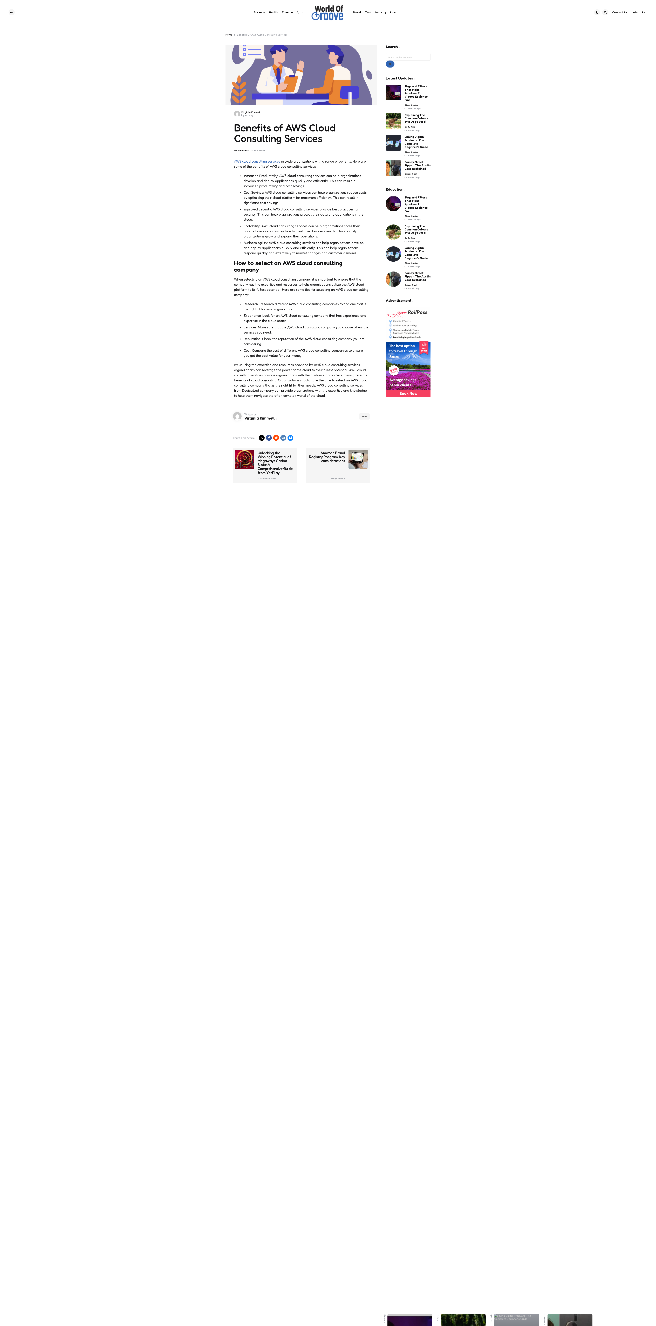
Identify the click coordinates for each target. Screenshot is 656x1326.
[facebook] (269, 438)
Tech (364, 416)
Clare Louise (411, 105)
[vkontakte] (283, 438)
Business (545, 1319)
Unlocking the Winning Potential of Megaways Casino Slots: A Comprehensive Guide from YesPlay (275, 463)
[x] (262, 438)
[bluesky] (290, 438)
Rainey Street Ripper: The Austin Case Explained (417, 165)
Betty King (410, 126)
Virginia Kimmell (251, 112)
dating (384, 1318)
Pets (438, 1317)
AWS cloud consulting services (257, 161)
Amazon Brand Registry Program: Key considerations (327, 457)
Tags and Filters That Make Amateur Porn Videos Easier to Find (416, 93)
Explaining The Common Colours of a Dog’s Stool (416, 118)
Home (229, 34)
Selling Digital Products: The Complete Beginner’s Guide (416, 142)
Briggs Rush (411, 174)
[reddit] (276, 438)
